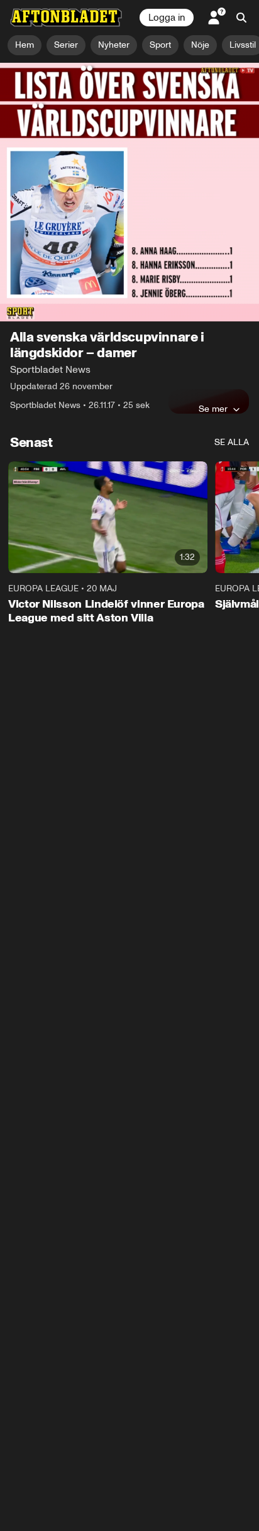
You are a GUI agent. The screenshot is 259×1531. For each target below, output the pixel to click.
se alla (231, 328)
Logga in (166, 17)
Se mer (213, 295)
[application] (129, 135)
